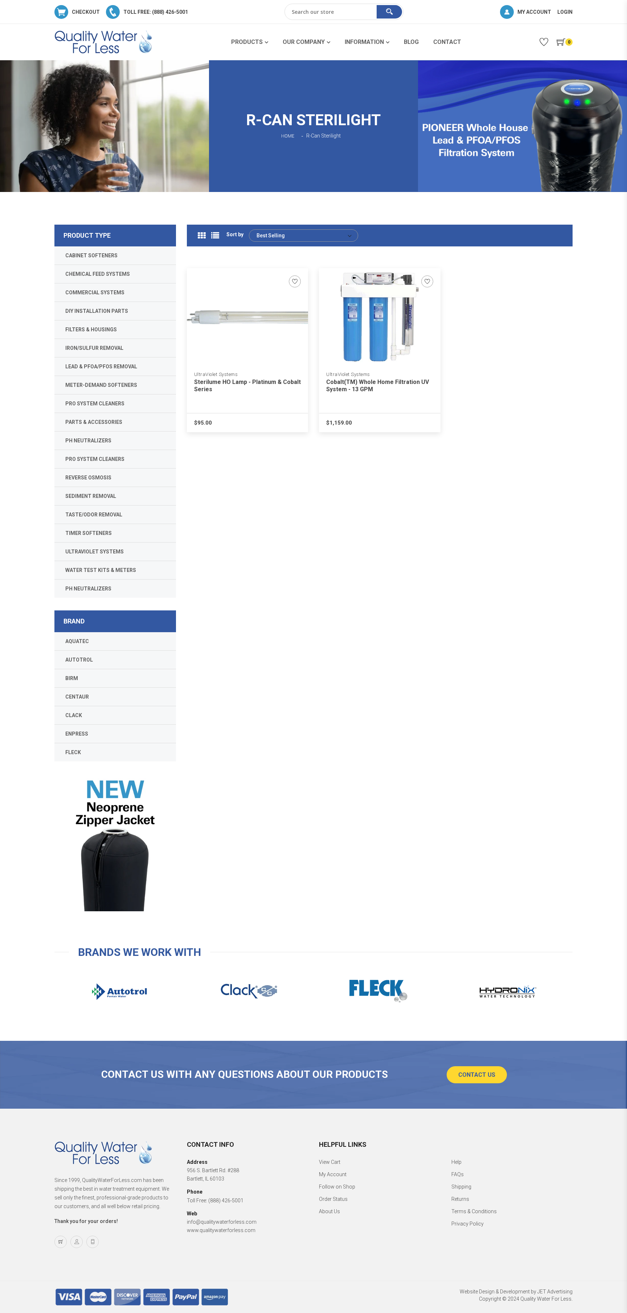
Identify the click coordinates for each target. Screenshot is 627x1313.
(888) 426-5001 (225, 1200)
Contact (447, 41)
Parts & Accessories (93, 422)
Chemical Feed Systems (97, 274)
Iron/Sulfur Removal (94, 348)
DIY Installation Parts (96, 311)
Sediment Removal (90, 496)
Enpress (76, 734)
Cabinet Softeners (91, 255)
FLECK (73, 752)
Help (456, 1162)
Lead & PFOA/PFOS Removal (101, 366)
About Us (329, 1211)
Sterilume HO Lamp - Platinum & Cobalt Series (247, 386)
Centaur (77, 697)
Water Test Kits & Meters (100, 570)
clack (73, 715)
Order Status (333, 1199)
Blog (411, 41)
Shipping (461, 1187)
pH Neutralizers (88, 440)
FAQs (457, 1174)
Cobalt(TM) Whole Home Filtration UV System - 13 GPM (377, 386)
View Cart (329, 1162)
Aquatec (77, 641)
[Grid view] (202, 235)
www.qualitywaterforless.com (221, 1230)
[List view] (215, 235)
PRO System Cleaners (94, 403)
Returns (460, 1199)
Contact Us (476, 1074)
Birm (71, 678)
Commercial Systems (94, 292)
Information (364, 41)
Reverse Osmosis (88, 477)
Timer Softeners (88, 533)
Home (287, 136)
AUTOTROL (79, 660)
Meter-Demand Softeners (101, 385)
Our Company (304, 41)
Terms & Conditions (474, 1211)
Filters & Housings (91, 329)
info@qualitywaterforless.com (222, 1222)
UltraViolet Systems (216, 374)
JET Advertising (555, 1291)
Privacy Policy (467, 1224)
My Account (333, 1174)
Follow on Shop (337, 1187)
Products (247, 41)
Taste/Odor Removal (93, 515)
